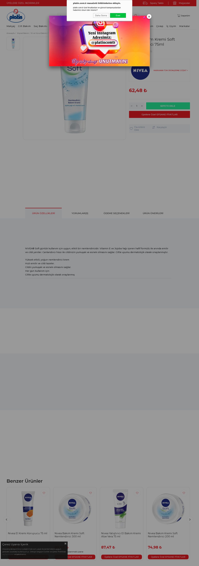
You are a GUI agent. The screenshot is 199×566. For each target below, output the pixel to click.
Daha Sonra (101, 15)
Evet (118, 15)
